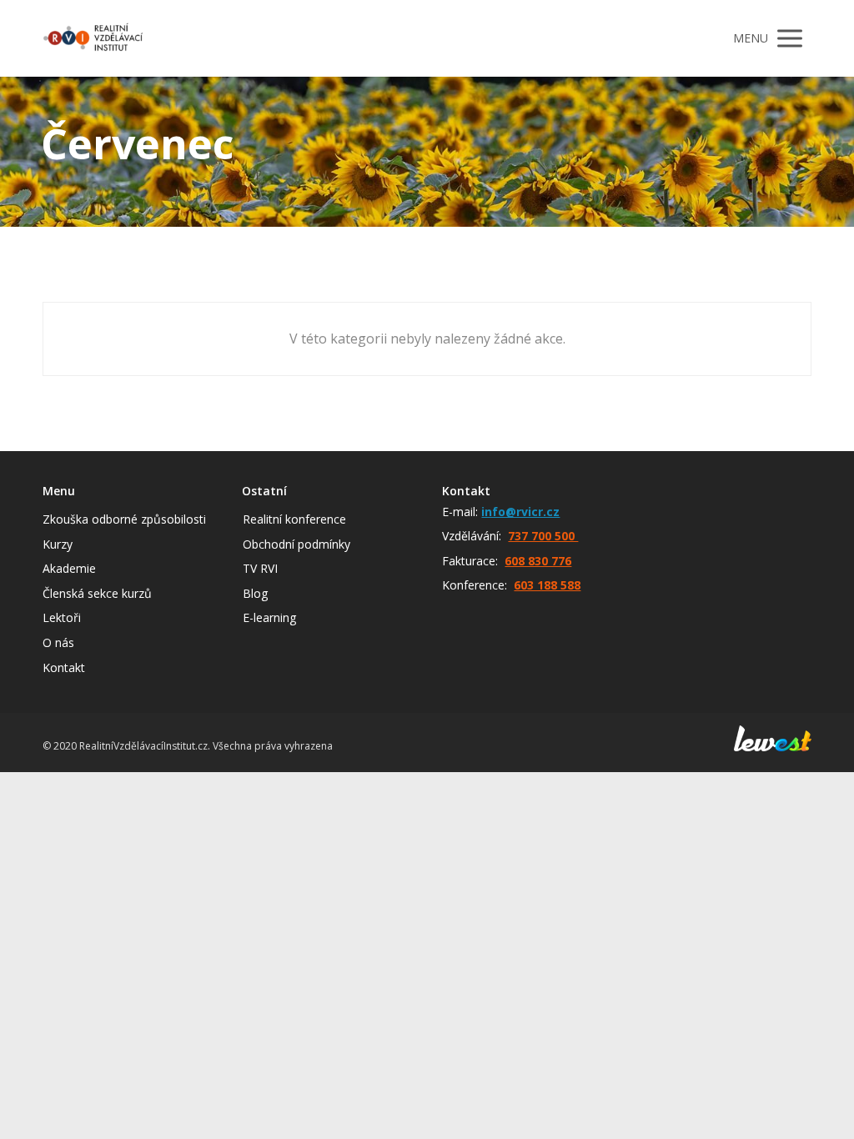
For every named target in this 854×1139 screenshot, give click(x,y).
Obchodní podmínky (296, 544)
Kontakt (64, 667)
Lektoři (62, 617)
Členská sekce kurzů (97, 593)
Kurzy (58, 544)
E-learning (269, 617)
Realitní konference (294, 519)
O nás (58, 642)
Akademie (69, 568)
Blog (255, 593)
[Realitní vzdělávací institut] (93, 38)
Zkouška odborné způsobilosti (124, 519)
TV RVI (260, 568)
